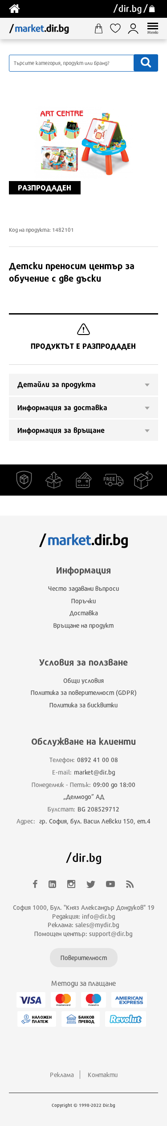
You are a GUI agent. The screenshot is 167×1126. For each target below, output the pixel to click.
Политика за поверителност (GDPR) (84, 692)
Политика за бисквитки (83, 705)
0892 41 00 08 (97, 759)
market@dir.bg (94, 772)
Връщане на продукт (83, 625)
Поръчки (83, 601)
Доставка (83, 613)
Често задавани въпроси (83, 588)
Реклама (62, 1074)
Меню (152, 32)
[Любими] (118, 28)
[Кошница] (102, 28)
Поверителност (84, 957)
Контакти (103, 1074)
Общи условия (83, 680)
